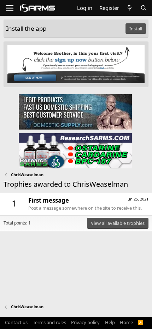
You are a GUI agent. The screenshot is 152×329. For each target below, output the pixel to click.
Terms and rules (49, 322)
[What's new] (129, 8)
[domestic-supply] (75, 111)
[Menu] (9, 8)
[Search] (144, 8)
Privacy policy (85, 322)
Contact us (16, 322)
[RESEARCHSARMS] (75, 150)
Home (126, 322)
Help (110, 322)
